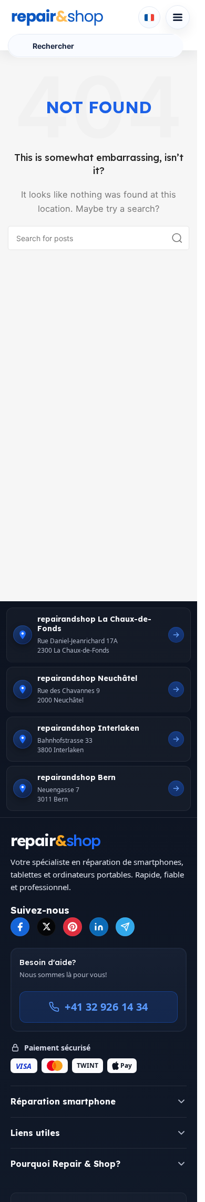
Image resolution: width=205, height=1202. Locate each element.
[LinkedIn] (98, 926)
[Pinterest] (72, 926)
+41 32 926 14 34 (106, 1007)
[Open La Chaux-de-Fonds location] (176, 635)
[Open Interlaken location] (176, 739)
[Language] (149, 17)
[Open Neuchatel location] (176, 689)
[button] (99, 1101)
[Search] (177, 238)
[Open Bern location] (176, 788)
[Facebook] (20, 926)
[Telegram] (125, 926)
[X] (46, 926)
